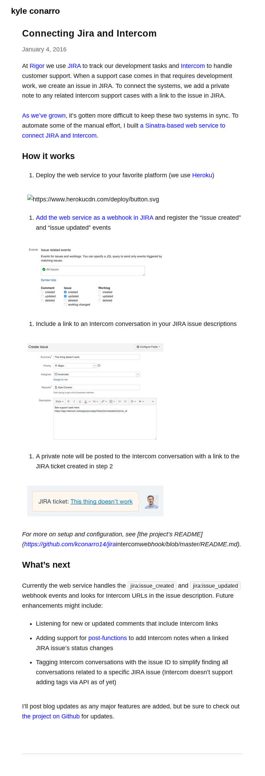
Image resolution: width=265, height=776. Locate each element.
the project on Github (51, 716)
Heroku (202, 175)
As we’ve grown (44, 115)
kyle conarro (35, 11)
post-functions (107, 638)
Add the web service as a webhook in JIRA (94, 217)
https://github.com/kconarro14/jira (70, 544)
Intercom (193, 65)
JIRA (74, 65)
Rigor (37, 65)
